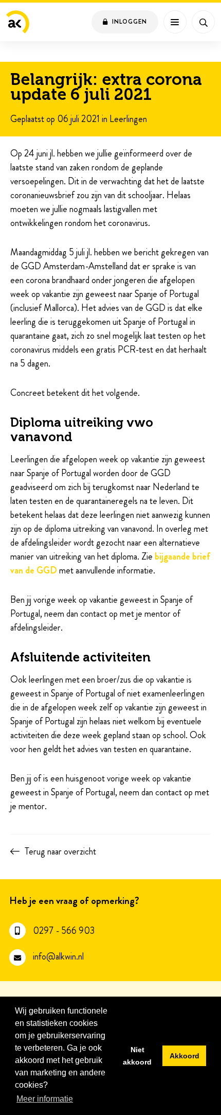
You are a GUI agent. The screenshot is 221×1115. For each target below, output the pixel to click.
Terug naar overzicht (60, 851)
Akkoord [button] (184, 1056)
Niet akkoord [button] (137, 1056)
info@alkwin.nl (58, 957)
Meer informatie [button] (44, 1098)
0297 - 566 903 (64, 931)
